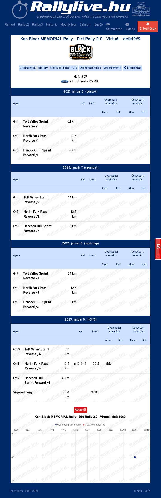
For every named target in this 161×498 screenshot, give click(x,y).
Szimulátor (114, 29)
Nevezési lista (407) (63, 68)
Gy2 (15, 136)
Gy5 (16, 212)
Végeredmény (112, 68)
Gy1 (15, 122)
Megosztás (133, 68)
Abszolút (80, 410)
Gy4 (16, 198)
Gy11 (16, 364)
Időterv (43, 68)
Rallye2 (23, 25)
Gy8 (15, 288)
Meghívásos (68, 25)
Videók (130, 29)
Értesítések (147, 29)
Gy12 (16, 378)
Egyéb (98, 25)
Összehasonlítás (90, 68)
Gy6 (15, 226)
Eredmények (28, 68)
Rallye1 (10, 25)
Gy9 (15, 302)
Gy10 (16, 350)
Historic (51, 25)
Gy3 (15, 151)
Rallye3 (37, 25)
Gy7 (15, 274)
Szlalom (85, 25)
